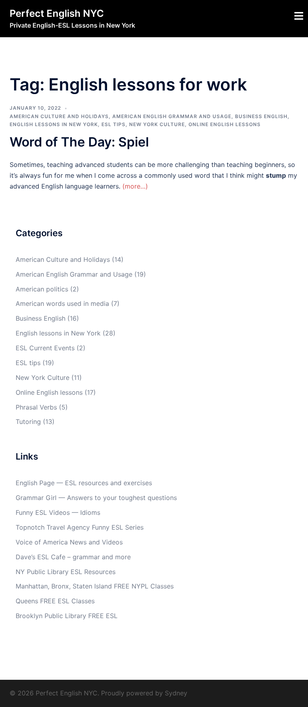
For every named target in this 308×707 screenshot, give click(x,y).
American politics (42, 289)
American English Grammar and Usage (171, 116)
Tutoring (28, 422)
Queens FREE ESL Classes (55, 601)
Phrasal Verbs (36, 407)
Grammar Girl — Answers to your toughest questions (96, 498)
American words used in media (62, 303)
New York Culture (157, 124)
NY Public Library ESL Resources (66, 572)
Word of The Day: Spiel (79, 142)
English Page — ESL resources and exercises (84, 483)
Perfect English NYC (57, 13)
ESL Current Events (45, 348)
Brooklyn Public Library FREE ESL (67, 616)
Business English (261, 116)
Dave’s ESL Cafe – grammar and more (73, 557)
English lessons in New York (54, 124)
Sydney (176, 693)
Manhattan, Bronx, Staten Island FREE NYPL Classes (95, 586)
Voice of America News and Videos (69, 542)
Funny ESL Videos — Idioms (58, 512)
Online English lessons (224, 124)
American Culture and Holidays (59, 116)
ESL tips (113, 124)
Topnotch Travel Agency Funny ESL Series (80, 527)
